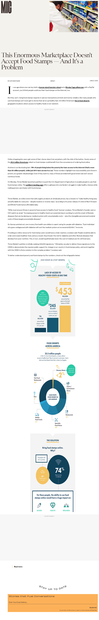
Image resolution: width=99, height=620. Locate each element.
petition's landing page (34, 185)
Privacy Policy (94, 610)
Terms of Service (85, 610)
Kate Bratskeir (15, 81)
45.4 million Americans (19, 162)
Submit (93, 607)
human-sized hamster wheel (50, 87)
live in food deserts (82, 101)
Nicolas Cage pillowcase (75, 87)
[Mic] (6, 7)
